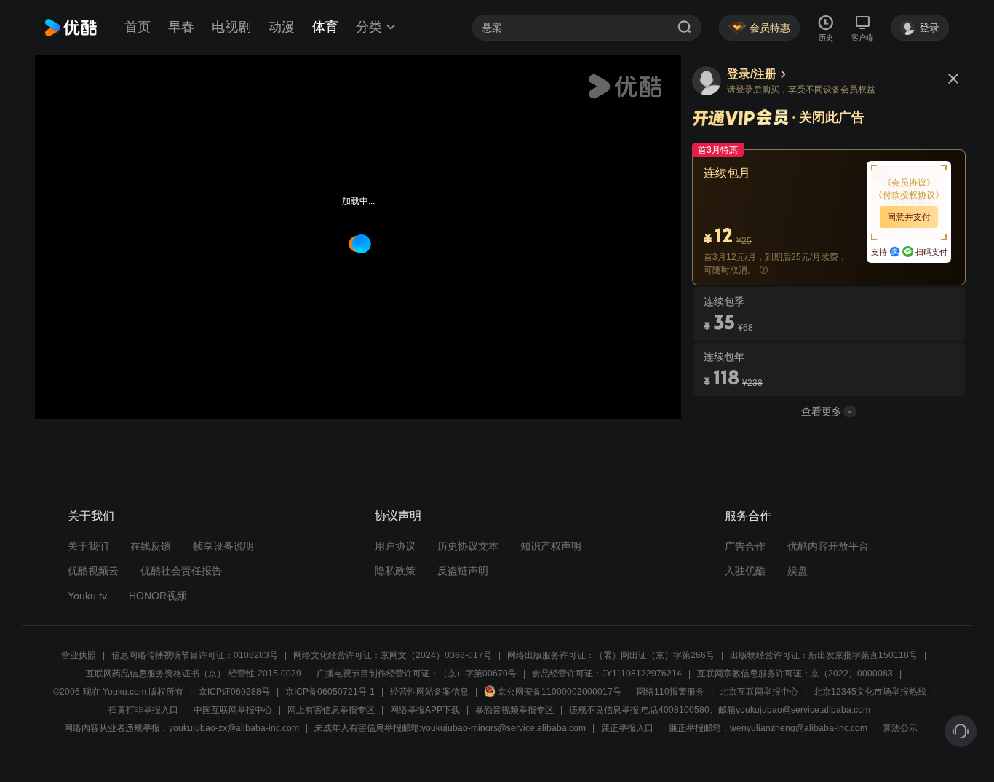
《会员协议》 (909, 183)
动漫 (282, 27)
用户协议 (395, 546)
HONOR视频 (158, 595)
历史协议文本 (467, 546)
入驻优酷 (745, 571)
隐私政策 (395, 571)
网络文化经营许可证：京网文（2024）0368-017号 (392, 655)
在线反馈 (150, 546)
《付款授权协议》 (909, 195)
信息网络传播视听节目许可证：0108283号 (194, 655)
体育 (325, 27)
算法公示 (900, 728)
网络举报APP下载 (425, 710)
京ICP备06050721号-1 (330, 692)
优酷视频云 (93, 571)
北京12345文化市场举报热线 (870, 692)
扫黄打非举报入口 (143, 710)
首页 (137, 27)
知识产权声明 (550, 546)
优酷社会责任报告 (181, 571)
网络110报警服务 (670, 692)
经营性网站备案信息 (429, 692)
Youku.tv (87, 595)
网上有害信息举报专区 (331, 710)
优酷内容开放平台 (828, 546)
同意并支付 (909, 217)
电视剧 (231, 27)
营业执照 (78, 655)
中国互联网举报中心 (233, 710)
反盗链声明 (462, 571)
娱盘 (797, 571)
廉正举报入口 (627, 728)
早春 (181, 27)
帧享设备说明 (223, 546)
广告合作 (745, 546)
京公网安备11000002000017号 (559, 692)
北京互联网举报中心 (759, 692)
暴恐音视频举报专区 (514, 710)
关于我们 (88, 546)
